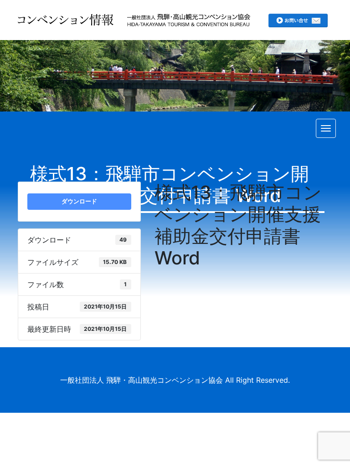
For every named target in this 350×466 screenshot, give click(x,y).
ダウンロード (79, 201)
